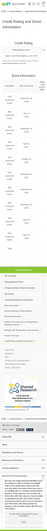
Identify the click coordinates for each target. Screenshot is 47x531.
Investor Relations (23, 270)
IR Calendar (10, 276)
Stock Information (11, 305)
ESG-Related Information (15, 364)
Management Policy (14, 282)
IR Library (9, 294)
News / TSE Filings (12, 367)
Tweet (11, 429)
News (4, 445)
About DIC (6, 437)
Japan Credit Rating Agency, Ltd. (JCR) (14, 63)
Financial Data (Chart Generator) (20, 288)
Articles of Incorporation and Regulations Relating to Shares (21, 323)
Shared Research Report (15, 410)
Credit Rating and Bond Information (19, 341)
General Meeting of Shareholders (18, 311)
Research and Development (14, 476)
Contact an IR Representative (17, 360)
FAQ (7, 357)
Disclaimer (9, 353)
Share (4, 429)
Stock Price (9, 350)
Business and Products (12, 460)
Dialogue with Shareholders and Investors (21, 330)
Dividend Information (12, 316)
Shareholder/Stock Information (19, 300)
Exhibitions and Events (12, 452)
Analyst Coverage (11, 335)
